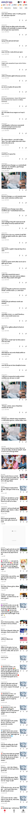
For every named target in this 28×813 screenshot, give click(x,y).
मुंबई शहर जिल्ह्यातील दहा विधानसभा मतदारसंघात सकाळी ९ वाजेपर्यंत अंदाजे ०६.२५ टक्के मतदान (13, 290)
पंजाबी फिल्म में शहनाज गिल (8, 154)
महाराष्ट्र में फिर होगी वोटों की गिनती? (10, 41)
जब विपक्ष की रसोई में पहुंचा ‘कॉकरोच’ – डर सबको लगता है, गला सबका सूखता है (9, 596)
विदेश (20, 5)
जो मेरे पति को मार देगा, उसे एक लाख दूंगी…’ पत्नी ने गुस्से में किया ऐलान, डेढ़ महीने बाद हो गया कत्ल (10, 789)
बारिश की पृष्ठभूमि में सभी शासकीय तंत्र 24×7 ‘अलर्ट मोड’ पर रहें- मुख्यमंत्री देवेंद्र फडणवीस (9, 722)
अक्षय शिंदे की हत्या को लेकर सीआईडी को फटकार (13, 365)
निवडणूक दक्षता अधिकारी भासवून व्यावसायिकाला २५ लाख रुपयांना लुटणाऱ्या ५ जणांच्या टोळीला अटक (13, 419)
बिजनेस (25, 5)
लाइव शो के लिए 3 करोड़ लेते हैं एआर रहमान (12, 52)
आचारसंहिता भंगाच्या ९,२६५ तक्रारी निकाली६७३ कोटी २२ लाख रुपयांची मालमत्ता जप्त (12, 315)
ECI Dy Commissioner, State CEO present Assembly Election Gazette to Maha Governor (13, 100)
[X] (22, 20)
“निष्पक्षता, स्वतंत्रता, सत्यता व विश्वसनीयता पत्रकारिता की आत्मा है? (11, 407)
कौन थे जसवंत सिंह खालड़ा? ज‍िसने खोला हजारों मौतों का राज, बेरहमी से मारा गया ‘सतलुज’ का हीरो (9, 779)
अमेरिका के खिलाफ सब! (7, 639)
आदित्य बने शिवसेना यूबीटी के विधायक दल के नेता (13, 76)
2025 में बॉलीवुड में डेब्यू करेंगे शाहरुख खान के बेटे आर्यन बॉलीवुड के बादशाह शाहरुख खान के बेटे (13, 222)
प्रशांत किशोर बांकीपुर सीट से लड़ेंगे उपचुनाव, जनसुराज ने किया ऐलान (9, 745)
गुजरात (4, 5)
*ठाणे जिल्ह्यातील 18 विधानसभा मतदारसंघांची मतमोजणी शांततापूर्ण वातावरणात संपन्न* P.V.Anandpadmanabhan (12, 127)
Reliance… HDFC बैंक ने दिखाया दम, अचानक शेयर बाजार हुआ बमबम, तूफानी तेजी (10, 769)
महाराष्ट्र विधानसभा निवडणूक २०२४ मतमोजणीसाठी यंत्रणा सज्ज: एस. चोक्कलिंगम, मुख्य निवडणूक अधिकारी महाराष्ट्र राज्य (13, 167)
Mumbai (15, 8)
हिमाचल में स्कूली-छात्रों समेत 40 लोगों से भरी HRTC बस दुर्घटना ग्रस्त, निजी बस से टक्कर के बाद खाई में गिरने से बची (10, 552)
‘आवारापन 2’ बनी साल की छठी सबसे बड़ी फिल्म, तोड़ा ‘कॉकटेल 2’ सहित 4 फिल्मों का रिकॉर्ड (10, 510)
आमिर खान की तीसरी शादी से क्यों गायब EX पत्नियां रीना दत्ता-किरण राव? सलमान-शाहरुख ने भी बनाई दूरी (10, 685)
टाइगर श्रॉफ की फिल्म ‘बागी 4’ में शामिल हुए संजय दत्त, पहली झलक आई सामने (13, 14)
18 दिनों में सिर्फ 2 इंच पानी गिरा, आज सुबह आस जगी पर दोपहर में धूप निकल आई (10, 578)
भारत (9, 5)
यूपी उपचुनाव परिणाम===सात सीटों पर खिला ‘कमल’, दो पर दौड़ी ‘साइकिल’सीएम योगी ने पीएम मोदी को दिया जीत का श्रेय (13, 141)
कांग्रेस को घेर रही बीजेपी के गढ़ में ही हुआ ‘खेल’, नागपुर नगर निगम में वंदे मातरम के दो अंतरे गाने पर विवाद (9, 499)
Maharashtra (7, 8)
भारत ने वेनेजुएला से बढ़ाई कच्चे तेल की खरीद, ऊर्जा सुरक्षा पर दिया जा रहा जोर (10, 489)
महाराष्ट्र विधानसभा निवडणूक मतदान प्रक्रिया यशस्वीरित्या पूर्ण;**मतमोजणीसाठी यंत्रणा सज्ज (13, 210)
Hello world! (4, 658)
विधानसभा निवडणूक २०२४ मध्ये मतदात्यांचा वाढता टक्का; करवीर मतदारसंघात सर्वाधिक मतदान (13, 197)
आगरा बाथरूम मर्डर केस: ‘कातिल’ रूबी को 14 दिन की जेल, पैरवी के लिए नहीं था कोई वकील (10, 799)
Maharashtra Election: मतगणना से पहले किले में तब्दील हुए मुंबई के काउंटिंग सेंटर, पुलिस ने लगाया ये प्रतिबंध (13, 236)
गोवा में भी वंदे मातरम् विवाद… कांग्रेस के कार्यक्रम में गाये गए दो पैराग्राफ (10, 623)
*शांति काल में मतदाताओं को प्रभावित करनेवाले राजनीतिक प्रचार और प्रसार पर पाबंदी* (12, 377)
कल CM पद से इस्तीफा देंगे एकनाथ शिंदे (11, 87)
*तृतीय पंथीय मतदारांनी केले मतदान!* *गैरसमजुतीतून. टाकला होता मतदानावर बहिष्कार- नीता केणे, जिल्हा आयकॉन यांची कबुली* (13, 276)
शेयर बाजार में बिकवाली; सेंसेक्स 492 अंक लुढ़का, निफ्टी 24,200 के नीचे (10, 631)
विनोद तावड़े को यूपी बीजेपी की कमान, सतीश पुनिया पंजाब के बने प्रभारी (9, 520)
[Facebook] (19, 20)
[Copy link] (25, 20)
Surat (21, 8)
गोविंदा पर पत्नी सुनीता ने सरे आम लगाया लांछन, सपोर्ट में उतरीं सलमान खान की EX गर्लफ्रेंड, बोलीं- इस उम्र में (9, 649)
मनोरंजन (15, 5)
